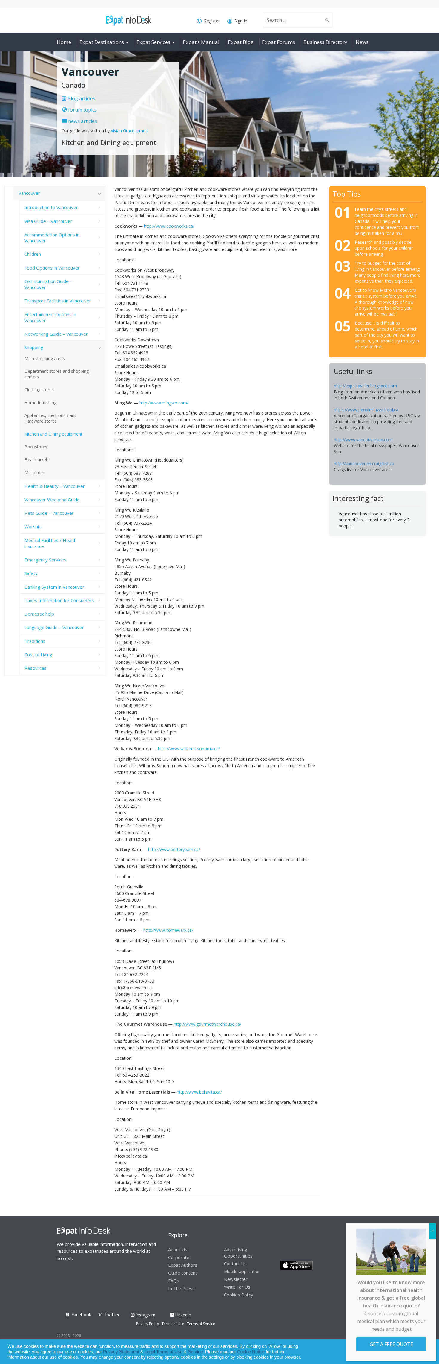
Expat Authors (182, 1265)
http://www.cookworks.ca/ (169, 226)
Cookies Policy (238, 1295)
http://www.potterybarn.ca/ (174, 849)
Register (212, 21)
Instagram (144, 1315)
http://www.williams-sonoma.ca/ (189, 748)
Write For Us (237, 1287)
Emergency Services (45, 560)
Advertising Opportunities (238, 1252)
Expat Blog (241, 42)
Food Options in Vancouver (52, 268)
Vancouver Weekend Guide (52, 500)
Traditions (34, 641)
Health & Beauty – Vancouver (54, 486)
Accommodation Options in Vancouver (51, 237)
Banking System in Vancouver (54, 587)
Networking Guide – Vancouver (56, 334)
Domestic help (39, 614)
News (362, 42)
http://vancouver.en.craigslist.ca (364, 463)
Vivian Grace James (129, 130)
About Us (177, 1249)
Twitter (112, 1314)
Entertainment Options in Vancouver (50, 317)
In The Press (181, 1288)
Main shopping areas (44, 358)
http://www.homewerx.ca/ (168, 930)
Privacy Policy (147, 1323)
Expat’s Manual (201, 42)
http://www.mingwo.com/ (163, 403)
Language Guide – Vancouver (54, 627)
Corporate (178, 1257)
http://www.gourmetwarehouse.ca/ (207, 1024)
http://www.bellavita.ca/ (199, 1092)
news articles (82, 121)
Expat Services (153, 42)
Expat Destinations (101, 42)
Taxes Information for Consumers (59, 600)
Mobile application (242, 1271)
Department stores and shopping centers (56, 374)
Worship (33, 526)
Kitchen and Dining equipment (53, 434)
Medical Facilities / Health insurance (50, 543)
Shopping (33, 347)
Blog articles (80, 98)
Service (195, 1351)
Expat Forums (278, 42)
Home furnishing (40, 402)
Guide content (182, 1273)
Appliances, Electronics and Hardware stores (50, 418)
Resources (35, 668)
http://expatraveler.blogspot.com (365, 386)
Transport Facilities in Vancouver (57, 301)
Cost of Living (38, 654)
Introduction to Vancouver (51, 207)
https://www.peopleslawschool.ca (366, 409)
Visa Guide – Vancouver (48, 221)
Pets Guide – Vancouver (49, 513)
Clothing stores (39, 389)
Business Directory (325, 42)
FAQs (173, 1281)
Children (32, 254)
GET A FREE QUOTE (391, 1344)
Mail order (34, 472)
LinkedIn (182, 1315)
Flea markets (37, 459)
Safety (31, 573)
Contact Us (235, 1263)
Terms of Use (173, 1323)
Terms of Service (201, 1323)
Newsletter (236, 1279)
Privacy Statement (121, 1351)
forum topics (82, 109)
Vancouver (29, 193)
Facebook (81, 1314)
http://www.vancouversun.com (363, 439)
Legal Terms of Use (163, 1351)
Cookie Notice (251, 1351)
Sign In (240, 21)
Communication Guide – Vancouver (48, 284)
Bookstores (35, 447)
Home (64, 42)
